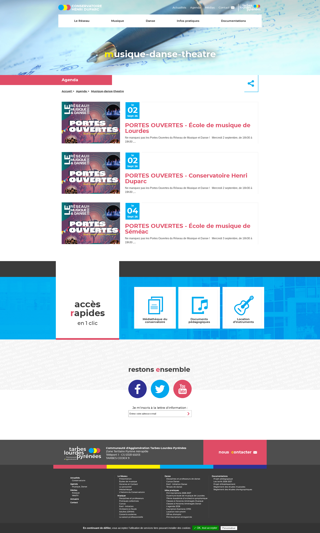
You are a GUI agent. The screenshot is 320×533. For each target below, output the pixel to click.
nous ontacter (235, 452)
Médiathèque (125, 489)
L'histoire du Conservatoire (132, 492)
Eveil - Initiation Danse (176, 484)
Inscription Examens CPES (178, 509)
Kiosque (76, 493)
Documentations (233, 21)
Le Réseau (82, 21)
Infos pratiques (188, 21)
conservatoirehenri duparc (87, 8)
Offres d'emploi (173, 514)
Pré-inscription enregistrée (179, 517)
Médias (210, 7)
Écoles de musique (128, 481)
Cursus (122, 504)
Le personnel (125, 487)
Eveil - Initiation (126, 506)
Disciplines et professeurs (131, 498)
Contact (224, 7)
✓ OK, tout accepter (205, 527)
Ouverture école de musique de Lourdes (185, 496)
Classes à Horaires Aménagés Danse (183, 504)
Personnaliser (229, 528)
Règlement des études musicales (229, 487)
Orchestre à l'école (128, 509)
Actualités (179, 7)
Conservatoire (78, 480)
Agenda (195, 7)
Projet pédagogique (223, 479)
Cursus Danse (172, 481)
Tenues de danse (174, 487)
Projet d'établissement (224, 484)
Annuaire (74, 499)
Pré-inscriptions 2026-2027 (178, 493)
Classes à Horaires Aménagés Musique (184, 501)
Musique (117, 21)
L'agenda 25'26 (173, 506)
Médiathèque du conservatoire (155, 320)
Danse (150, 21)
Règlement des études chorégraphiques (233, 489)
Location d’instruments (243, 320)
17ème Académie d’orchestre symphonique (187, 498)
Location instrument (176, 512)
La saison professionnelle (131, 517)
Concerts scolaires (127, 514)
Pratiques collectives (129, 501)
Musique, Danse (79, 487)
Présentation (125, 479)
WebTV (75, 495)
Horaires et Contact (128, 484)
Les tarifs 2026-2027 (223, 481)
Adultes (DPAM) (126, 512)
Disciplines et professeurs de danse (183, 479)
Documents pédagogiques (199, 320)
